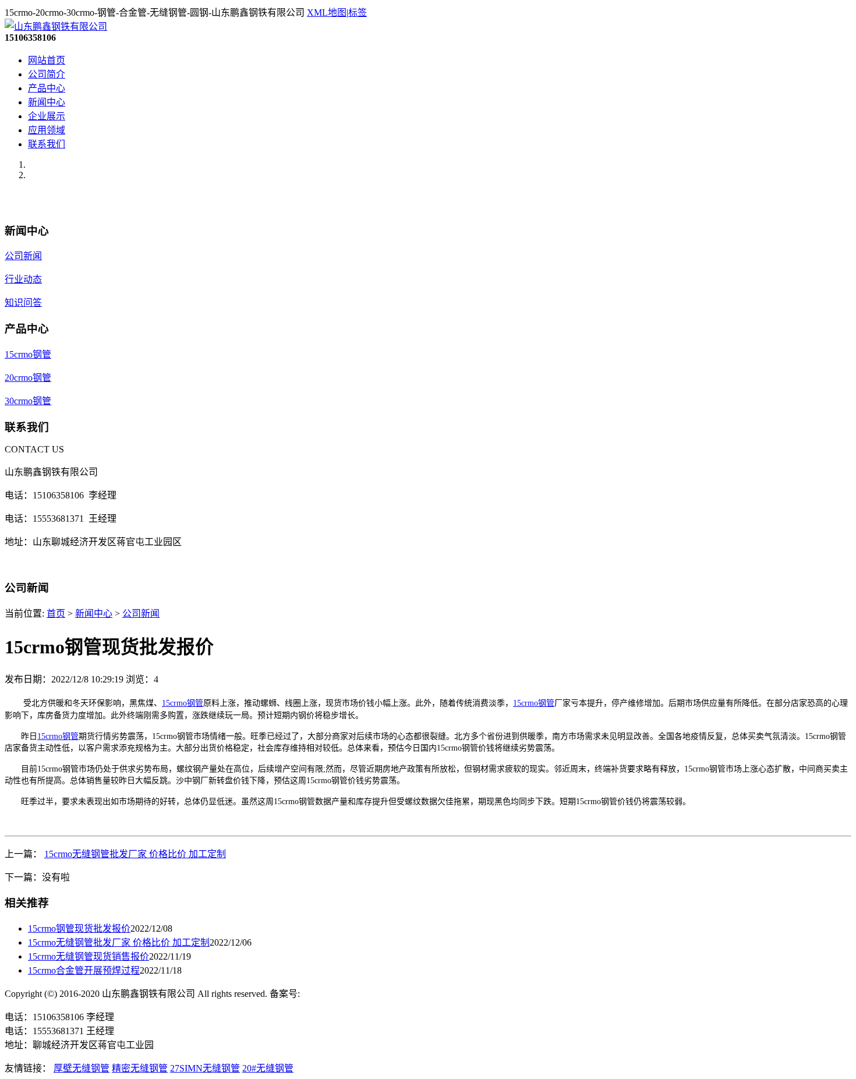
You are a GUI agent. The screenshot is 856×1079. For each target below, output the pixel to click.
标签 (357, 12)
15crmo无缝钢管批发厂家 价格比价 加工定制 (135, 854)
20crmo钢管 (28, 378)
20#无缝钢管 (267, 1068)
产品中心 (46, 88)
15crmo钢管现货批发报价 (79, 928)
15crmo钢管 (28, 354)
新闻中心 (46, 102)
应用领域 (46, 130)
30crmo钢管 (28, 401)
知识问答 (23, 302)
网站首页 (46, 60)
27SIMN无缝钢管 (205, 1068)
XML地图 (326, 12)
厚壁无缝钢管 (81, 1068)
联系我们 (46, 144)
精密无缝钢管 (140, 1068)
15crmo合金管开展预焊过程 (84, 970)
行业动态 (23, 279)
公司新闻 (23, 256)
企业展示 (46, 116)
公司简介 (46, 74)
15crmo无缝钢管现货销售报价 (88, 956)
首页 (56, 613)
